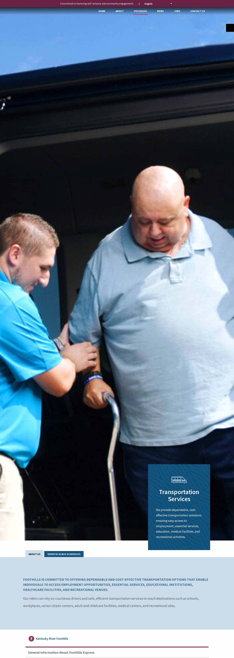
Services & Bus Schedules (63, 554)
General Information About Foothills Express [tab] (61, 652)
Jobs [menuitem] (177, 11)
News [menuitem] (160, 11)
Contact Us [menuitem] (197, 11)
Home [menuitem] (102, 11)
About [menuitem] (120, 11)
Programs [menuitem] (140, 11)
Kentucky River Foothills (52, 639)
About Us (34, 554)
